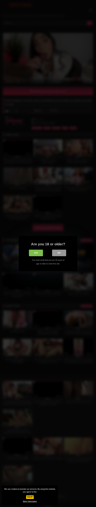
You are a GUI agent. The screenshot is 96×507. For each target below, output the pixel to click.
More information (30, 501)
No (59, 253)
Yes (36, 253)
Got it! (30, 497)
